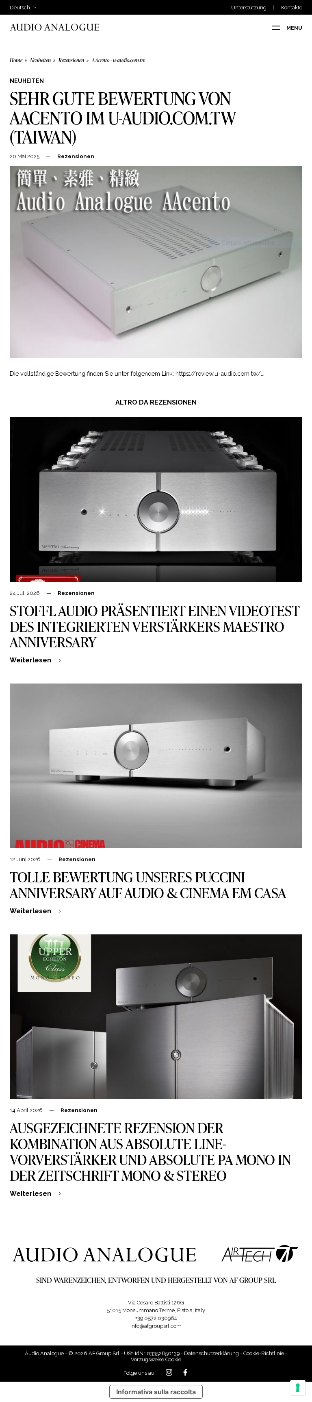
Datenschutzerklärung (211, 1353)
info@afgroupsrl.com (156, 1326)
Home (16, 60)
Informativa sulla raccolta (156, 1392)
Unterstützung (248, 8)
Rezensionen (71, 60)
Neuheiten (40, 60)
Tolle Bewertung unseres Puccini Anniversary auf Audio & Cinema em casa (148, 884)
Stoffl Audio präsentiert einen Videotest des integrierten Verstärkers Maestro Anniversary (154, 626)
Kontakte (291, 8)
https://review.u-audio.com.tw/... (220, 373)
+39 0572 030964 (156, 1318)
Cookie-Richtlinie (263, 1353)
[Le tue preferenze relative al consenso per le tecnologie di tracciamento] (298, 1387)
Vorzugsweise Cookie (156, 1359)
